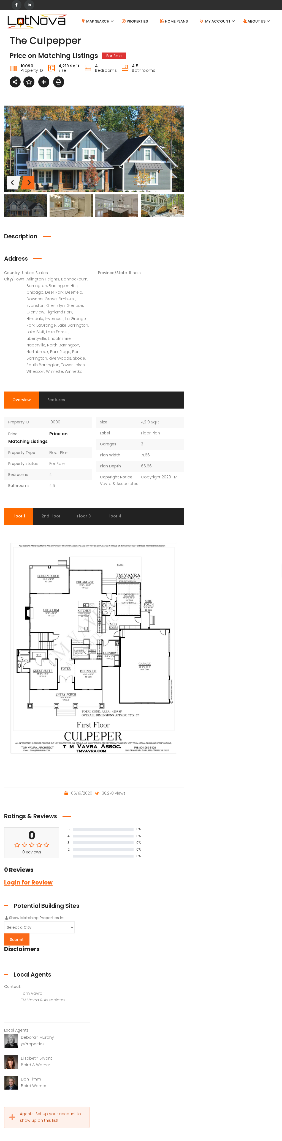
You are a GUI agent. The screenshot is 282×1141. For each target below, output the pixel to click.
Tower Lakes (73, 365)
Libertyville (36, 338)
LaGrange (46, 325)
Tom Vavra (31, 993)
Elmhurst (66, 299)
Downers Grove (41, 299)
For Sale (57, 463)
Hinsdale (34, 318)
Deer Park (54, 292)
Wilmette (54, 371)
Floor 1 (18, 516)
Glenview (35, 312)
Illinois (135, 272)
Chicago (35, 292)
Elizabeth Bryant (36, 1058)
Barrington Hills (63, 285)
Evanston (35, 305)
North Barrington (63, 345)
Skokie (79, 358)
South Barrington (42, 365)
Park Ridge (60, 351)
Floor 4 (114, 516)
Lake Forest (57, 332)
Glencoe (74, 305)
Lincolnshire (59, 338)
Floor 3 (84, 516)
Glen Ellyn (55, 305)
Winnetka (74, 371)
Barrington (36, 285)
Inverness (54, 318)
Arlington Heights (42, 279)
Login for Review (28, 882)
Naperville (35, 345)
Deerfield (73, 292)
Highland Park (59, 312)
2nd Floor (51, 516)
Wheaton (35, 371)
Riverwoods (60, 358)
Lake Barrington (73, 325)
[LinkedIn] (29, 5)
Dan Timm (31, 1079)
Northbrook (37, 351)
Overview (21, 400)
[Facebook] (16, 5)
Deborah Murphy (37, 1037)
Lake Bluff (35, 332)
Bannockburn (74, 279)
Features (56, 400)
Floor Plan (58, 452)
